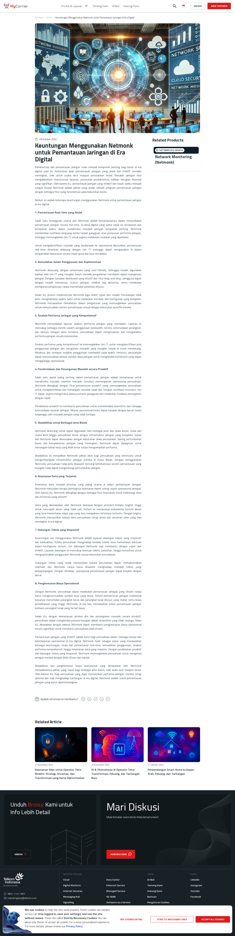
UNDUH (19, 854)
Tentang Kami (154, 885)
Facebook (195, 896)
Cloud (66, 879)
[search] (175, 6)
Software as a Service (118, 902)
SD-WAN (111, 896)
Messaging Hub (71, 896)
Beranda (39, 17)
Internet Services (72, 891)
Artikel (49, 17)
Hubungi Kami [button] (131, 6)
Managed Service (115, 891)
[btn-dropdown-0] (183, 12)
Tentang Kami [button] (100, 6)
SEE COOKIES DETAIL (131, 919)
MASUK (198, 6)
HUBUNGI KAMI (119, 854)
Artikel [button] (115, 6)
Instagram (196, 885)
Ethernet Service (115, 885)
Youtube (195, 891)
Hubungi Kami (154, 891)
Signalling (68, 902)
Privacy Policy (74, 926)
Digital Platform (72, 885)
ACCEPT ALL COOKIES (212, 919)
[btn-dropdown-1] (183, 18)
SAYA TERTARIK (219, 6)
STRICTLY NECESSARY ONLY (172, 919)
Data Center (113, 879)
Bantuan (152, 896)
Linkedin (194, 879)
